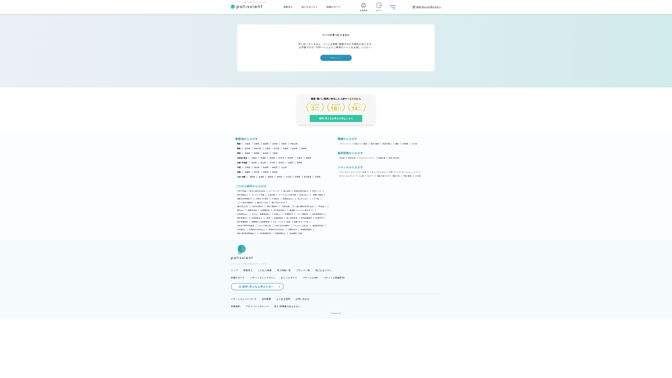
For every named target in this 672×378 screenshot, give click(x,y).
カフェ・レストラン (347, 176)
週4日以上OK (242, 206)
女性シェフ (316, 191)
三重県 (275, 153)
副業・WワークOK (301, 222)
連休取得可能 (318, 226)
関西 (239, 144)
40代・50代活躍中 (282, 226)
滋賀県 (265, 144)
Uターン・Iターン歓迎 (281, 222)
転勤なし (277, 214)
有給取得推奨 (306, 229)
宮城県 (263, 158)
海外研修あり (242, 218)
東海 (239, 153)
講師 (397, 144)
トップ (234, 270)
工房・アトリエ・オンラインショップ (403, 172)
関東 (239, 148)
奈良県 (284, 144)
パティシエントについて (244, 299)
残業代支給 (252, 210)
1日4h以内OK (257, 206)
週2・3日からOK (278, 203)
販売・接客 (375, 144)
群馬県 (304, 148)
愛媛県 (247, 172)
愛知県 (247, 153)
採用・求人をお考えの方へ (258, 286)
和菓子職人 (387, 144)
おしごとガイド (289, 277)
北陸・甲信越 (242, 163)
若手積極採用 (306, 218)
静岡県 (257, 153)
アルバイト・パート (366, 158)
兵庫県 (257, 144)
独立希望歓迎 (242, 222)
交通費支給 (265, 210)
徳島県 (265, 172)
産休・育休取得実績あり (246, 233)
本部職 (405, 144)
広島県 (247, 167)
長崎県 (270, 177)
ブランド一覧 (303, 270)
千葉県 (267, 148)
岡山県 (257, 167)
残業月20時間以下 (244, 199)
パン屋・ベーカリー (365, 176)
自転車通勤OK (318, 214)
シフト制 (315, 199)
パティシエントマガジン (263, 277)
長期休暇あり (280, 233)
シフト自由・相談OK (245, 203)
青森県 (272, 158)
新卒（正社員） (394, 158)
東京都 (247, 148)
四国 (239, 172)
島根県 (265, 167)
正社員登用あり (279, 210)
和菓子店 (396, 176)
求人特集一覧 (284, 270)
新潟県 (254, 163)
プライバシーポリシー (257, 306)
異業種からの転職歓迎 (261, 222)
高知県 (275, 172)
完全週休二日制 (295, 233)
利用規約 (235, 306)
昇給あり (322, 206)
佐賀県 (261, 177)
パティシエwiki (310, 277)
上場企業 (271, 195)
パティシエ (343, 144)
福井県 (281, 163)
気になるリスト (310, 7)
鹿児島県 (307, 177)
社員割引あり (242, 214)
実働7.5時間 (318, 195)
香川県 (257, 172)
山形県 (299, 158)
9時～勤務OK (272, 206)
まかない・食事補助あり (261, 214)
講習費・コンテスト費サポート (302, 210)
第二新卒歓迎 (291, 218)
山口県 (284, 167)
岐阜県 (265, 153)
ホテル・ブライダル (377, 172)
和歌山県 (294, 144)
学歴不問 (319, 218)
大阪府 (247, 144)
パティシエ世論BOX (334, 277)
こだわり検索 (265, 270)
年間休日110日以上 (277, 229)
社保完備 (285, 206)
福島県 (308, 158)
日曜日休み (292, 229)
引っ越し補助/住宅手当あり (304, 206)
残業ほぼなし (288, 199)
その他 (414, 144)
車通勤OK (289, 214)
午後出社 (275, 199)
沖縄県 (317, 177)
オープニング (274, 191)
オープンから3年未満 (287, 195)
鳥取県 (275, 167)
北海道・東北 (242, 158)
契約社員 (351, 158)
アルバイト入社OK (300, 226)
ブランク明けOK (264, 226)
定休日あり (304, 195)
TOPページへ (336, 58)
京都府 (275, 144)
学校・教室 (407, 176)
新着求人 (288, 7)
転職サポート (334, 7)
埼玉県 (276, 148)
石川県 (272, 163)
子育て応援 (241, 191)
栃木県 (295, 148)
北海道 (254, 158)
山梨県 (290, 163)
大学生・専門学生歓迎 (245, 226)
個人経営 (286, 191)
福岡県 (252, 177)
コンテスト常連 (258, 195)
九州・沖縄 (241, 177)
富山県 (263, 163)
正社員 (342, 158)
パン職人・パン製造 (359, 144)
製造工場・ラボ (383, 176)
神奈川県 (257, 148)
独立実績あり (242, 195)
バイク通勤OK (303, 214)
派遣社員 (381, 158)
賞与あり (240, 210)
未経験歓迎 (278, 218)
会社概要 (266, 299)
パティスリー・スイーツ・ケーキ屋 (352, 172)
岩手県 (281, 158)
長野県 (299, 163)
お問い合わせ (302, 299)
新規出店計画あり (301, 191)
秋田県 (290, 158)
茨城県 (285, 148)
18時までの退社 (261, 199)
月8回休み (241, 229)
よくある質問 (283, 299)
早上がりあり (303, 199)
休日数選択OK (265, 233)
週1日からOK (262, 203)
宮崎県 (297, 177)
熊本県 (279, 177)
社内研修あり (257, 218)
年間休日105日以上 (257, 229)
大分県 (288, 177)
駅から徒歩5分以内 (257, 191)
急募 (268, 218)
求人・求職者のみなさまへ (287, 306)
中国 (239, 167)
